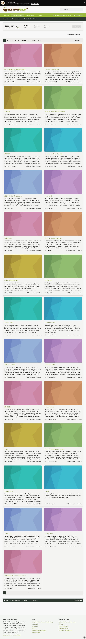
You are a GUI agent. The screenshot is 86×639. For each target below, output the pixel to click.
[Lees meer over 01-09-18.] (23, 139)
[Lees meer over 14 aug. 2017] (63, 519)
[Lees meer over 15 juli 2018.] (63, 182)
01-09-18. (7, 154)
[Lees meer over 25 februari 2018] (63, 308)
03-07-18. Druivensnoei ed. (53, 238)
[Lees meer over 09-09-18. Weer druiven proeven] (63, 97)
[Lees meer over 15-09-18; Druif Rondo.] (63, 55)
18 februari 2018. (9, 365)
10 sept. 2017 (8, 491)
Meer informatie (4, 3)
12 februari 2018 (50, 365)
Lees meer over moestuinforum (12, 635)
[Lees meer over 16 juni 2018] (63, 266)
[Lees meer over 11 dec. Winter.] (63, 393)
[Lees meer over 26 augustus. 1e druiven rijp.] (63, 139)
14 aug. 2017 (49, 534)
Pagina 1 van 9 (35, 40)
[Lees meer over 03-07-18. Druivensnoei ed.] (63, 224)
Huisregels (35, 624)
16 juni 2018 (48, 280)
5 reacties (38, 503)
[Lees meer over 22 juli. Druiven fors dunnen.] (23, 182)
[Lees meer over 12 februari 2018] (63, 351)
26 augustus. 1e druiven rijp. (54, 154)
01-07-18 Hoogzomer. (11, 280)
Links (33, 628)
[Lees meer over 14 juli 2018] (23, 224)
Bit (18, 28)
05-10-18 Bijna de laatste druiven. (14, 69)
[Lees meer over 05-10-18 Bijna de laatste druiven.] (23, 55)
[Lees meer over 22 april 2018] (23, 308)
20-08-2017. (8, 534)
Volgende (23, 40)
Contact (61, 624)
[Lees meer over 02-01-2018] (23, 393)
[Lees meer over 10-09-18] (23, 97)
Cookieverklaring (63, 626)
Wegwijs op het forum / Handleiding (42, 622)
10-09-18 (7, 112)
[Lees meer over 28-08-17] (63, 477)
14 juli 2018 (8, 238)
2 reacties (79, 250)
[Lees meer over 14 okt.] (23, 435)
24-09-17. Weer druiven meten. (54, 449)
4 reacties (38, 166)
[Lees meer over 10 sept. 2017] (23, 477)
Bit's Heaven (11, 26)
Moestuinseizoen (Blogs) (39, 630)
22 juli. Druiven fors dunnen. (13, 196)
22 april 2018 (8, 322)
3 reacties (38, 335)
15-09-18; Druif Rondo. (52, 69)
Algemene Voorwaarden (65, 630)
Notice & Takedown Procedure (67, 622)
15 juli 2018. (48, 196)
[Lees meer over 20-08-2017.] (23, 519)
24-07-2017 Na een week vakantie (15, 576)
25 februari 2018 (50, 323)
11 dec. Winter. (49, 407)
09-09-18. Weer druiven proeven (55, 112)
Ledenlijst (35, 626)
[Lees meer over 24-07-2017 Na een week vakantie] (23, 561)
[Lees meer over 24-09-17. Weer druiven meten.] (63, 435)
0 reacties (38, 82)
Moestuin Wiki (36, 632)
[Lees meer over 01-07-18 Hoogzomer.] (23, 266)
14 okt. (6, 449)
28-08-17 (47, 491)
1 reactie (79, 419)
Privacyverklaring (63, 628)
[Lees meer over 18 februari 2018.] (23, 351)
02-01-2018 (7, 407)
